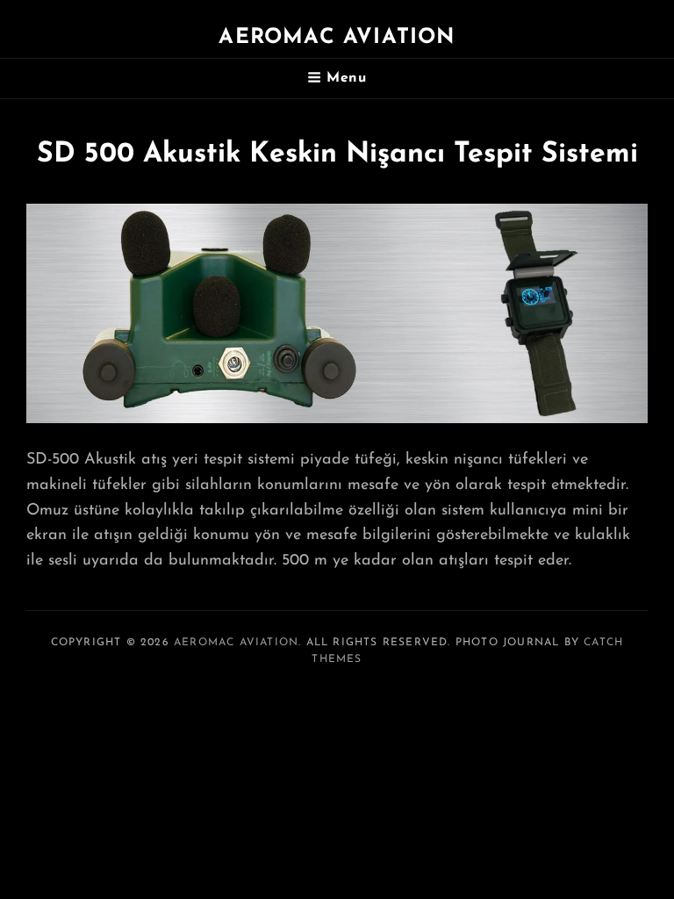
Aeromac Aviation (337, 37)
